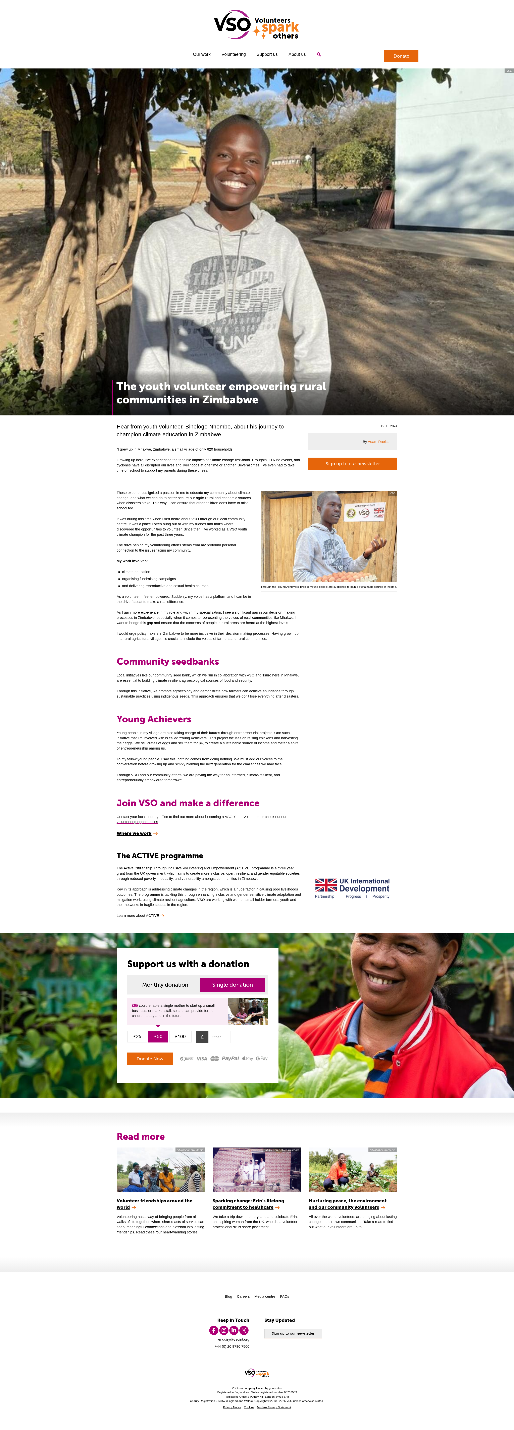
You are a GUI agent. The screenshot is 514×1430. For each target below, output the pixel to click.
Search (318, 54)
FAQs (284, 1296)
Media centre (264, 1296)
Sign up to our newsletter (353, 463)
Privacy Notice (232, 1407)
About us (297, 54)
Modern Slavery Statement (274, 1407)
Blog (228, 1296)
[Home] (257, 24)
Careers (243, 1296)
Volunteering (233, 54)
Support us (267, 54)
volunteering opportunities (137, 822)
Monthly (165, 985)
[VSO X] (244, 1330)
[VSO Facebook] (213, 1330)
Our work (202, 54)
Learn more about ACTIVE (138, 915)
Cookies (249, 1407)
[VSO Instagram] (223, 1330)
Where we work (134, 833)
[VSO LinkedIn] (234, 1330)
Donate (401, 56)
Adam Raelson (380, 442)
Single (232, 985)
